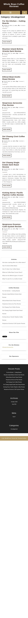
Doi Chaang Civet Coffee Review (11, 307)
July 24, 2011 (7, 53)
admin (15, 25)
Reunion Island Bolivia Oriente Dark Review (14, 374)
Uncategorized (14, 429)
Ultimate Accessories (7, 347)
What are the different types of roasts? (12, 275)
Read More (7, 42)
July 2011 (14, 404)
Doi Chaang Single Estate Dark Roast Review (10, 165)
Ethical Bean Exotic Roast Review (11, 300)
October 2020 (14, 401)
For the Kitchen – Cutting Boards (11, 290)
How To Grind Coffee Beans (9, 265)
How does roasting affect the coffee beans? (14, 262)
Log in (14, 416)
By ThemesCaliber (21, 438)
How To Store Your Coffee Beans (11, 269)
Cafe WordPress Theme (8, 438)
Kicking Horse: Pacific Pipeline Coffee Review (14, 387)
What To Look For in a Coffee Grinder (12, 278)
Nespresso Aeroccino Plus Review (11, 303)
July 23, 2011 (7, 141)
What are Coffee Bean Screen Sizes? (12, 272)
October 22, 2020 (8, 25)
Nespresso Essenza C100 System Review (13, 323)
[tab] (10, 12)
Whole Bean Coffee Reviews (14, 5)
